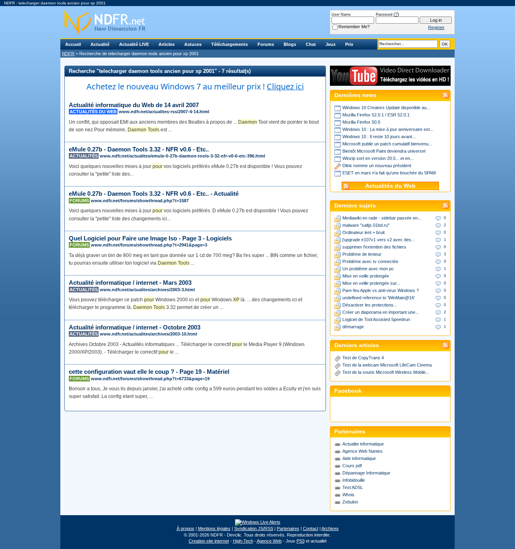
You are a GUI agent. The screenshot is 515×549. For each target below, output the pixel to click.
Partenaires (288, 528)
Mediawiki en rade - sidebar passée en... (381, 217)
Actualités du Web (390, 186)
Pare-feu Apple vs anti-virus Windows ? (380, 290)
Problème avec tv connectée (370, 261)
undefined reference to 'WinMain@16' (378, 297)
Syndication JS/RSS (253, 528)
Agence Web (269, 541)
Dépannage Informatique (366, 472)
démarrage (353, 326)
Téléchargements (229, 44)
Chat (311, 44)
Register (436, 27)
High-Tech (243, 541)
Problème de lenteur (361, 254)
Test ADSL (352, 487)
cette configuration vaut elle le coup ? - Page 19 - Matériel (149, 371)
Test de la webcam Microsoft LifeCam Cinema (387, 365)
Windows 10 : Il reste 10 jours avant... (379, 136)
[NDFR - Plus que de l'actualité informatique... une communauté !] (257, 22)
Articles (167, 44)
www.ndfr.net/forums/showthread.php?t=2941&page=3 (149, 244)
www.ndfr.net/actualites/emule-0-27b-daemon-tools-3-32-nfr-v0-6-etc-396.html (182, 155)
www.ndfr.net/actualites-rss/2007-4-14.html (164, 111)
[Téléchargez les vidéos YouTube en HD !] (390, 82)
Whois (348, 494)
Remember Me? (354, 26)
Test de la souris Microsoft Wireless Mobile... (385, 372)
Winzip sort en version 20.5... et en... (378, 158)
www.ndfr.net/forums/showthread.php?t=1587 (140, 200)
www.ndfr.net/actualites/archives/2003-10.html (148, 333)
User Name (341, 14)
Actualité (100, 44)
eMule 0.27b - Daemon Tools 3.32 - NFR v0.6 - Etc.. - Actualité (154, 193)
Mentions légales (214, 528)
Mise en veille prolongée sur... (371, 283)
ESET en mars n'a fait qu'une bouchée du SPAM (389, 172)
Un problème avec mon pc (368, 268)
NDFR (68, 53)
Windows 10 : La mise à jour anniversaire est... (387, 129)
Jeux (330, 44)
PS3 (301, 541)
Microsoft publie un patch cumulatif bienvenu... (387, 143)
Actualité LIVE (134, 44)
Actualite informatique (363, 443)
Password (384, 14)
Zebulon (350, 501)
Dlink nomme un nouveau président (376, 165)
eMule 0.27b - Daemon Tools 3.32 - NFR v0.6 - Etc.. (139, 149)
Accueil (73, 44)
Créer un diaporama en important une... (380, 312)
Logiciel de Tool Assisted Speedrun (376, 319)
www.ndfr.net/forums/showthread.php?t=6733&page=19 (150, 378)
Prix (349, 44)
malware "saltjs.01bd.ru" (365, 225)
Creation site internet (209, 541)
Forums (266, 44)
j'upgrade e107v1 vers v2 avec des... (378, 239)
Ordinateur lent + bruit (363, 232)
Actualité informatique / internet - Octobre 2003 (134, 327)
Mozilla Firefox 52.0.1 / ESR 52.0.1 (376, 114)
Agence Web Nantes (362, 451)
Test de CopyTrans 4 (363, 357)
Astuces (193, 44)
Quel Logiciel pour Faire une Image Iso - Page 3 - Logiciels (150, 238)
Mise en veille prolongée (365, 275)
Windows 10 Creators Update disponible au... (386, 107)
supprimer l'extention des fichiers (374, 246)
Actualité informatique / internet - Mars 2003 (130, 282)
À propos (185, 528)
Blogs (290, 44)
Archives (330, 528)
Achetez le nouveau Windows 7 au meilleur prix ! (195, 86)
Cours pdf (352, 465)
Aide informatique (359, 458)
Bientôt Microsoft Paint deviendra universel (383, 151)
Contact (310, 528)
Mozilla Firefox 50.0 (361, 122)
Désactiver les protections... (369, 304)
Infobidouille (353, 480)
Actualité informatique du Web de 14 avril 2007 (134, 105)
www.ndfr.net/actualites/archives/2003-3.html (147, 289)
